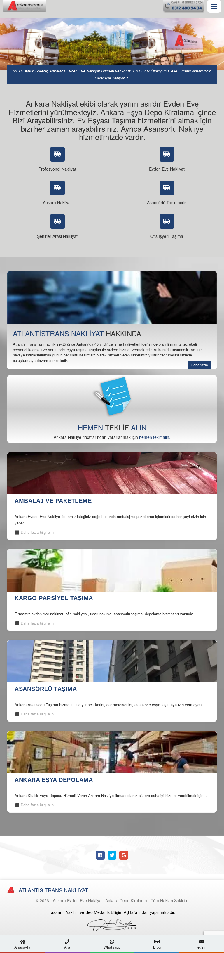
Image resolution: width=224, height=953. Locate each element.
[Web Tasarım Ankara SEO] (112, 925)
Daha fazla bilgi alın (37, 532)
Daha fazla (199, 364)
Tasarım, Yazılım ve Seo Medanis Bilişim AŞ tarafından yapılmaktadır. (112, 912)
